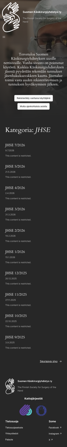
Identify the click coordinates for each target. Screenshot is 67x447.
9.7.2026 (9, 150)
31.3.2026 (10, 214)
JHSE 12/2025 (16, 273)
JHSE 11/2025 (16, 294)
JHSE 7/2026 (15, 145)
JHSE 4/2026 (15, 188)
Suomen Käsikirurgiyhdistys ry (42, 12)
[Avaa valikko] (4, 37)
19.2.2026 (10, 235)
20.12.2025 (11, 278)
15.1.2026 (10, 257)
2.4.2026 (9, 193)
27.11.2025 (10, 300)
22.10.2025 (11, 321)
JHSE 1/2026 (15, 252)
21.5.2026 (10, 171)
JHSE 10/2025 (16, 316)
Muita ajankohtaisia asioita (33, 106)
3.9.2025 (10, 342)
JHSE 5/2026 (15, 166)
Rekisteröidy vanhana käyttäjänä (33, 98)
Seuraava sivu (51, 361)
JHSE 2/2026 (15, 230)
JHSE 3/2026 (15, 209)
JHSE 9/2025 (15, 337)
